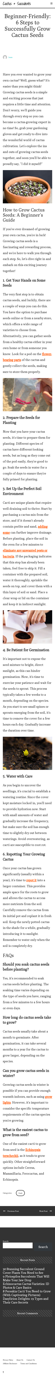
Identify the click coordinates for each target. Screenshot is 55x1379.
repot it (31, 880)
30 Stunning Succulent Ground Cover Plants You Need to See (24, 1271)
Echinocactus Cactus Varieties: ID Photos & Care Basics (26, 1285)
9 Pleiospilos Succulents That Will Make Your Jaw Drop (26, 1278)
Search (5, 1241)
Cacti (20, 1193)
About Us (19, 1360)
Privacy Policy (8, 1360)
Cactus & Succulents (17, 3)
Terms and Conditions (28, 1363)
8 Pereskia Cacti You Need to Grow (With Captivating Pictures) (27, 1293)
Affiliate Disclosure (10, 1363)
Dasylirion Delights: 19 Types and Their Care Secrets (26, 1300)
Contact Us (31, 1360)
